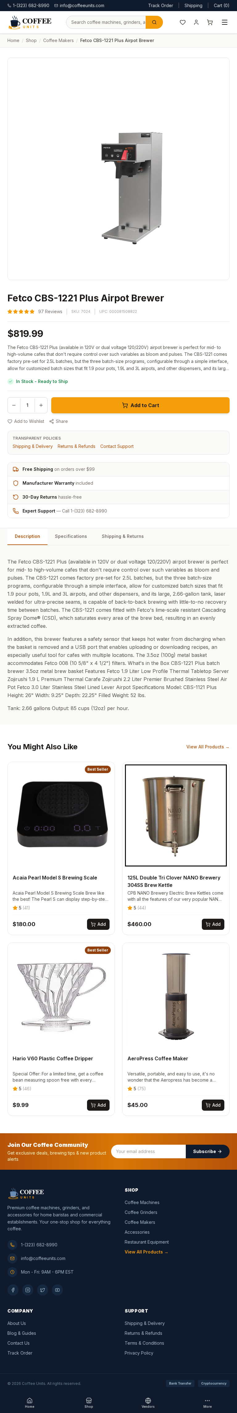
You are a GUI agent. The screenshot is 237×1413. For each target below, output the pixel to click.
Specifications (71, 536)
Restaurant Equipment (147, 1242)
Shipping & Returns (123, 536)
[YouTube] (57, 1290)
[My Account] (196, 22)
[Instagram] (27, 1290)
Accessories (137, 1232)
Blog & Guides (21, 1333)
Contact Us (18, 1343)
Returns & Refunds (76, 446)
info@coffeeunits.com (82, 5)
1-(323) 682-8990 (39, 1244)
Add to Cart (145, 405)
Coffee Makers (140, 1222)
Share (62, 421)
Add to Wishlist (29, 421)
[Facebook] (13, 1290)
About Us (16, 1323)
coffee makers (58, 40)
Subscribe (204, 1151)
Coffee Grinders (141, 1212)
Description (27, 536)
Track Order (160, 5)
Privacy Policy (139, 1353)
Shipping (193, 5)
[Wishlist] (183, 22)
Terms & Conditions (144, 1343)
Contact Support (117, 446)
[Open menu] (224, 22)
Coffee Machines (142, 1202)
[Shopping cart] (210, 22)
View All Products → (208, 746)
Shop (31, 40)
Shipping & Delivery (33, 446)
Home (13, 40)
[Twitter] (42, 1290)
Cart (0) (222, 5)
